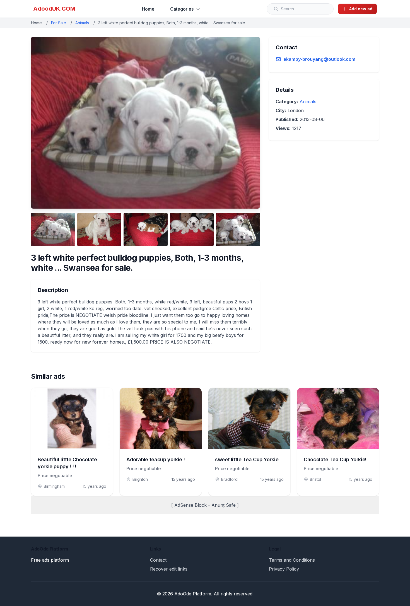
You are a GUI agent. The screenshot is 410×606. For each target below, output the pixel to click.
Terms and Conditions (292, 560)
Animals (82, 22)
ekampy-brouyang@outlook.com (319, 59)
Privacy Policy (284, 569)
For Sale (58, 22)
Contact (158, 560)
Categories (182, 9)
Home (148, 9)
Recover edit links (168, 569)
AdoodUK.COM (54, 8)
